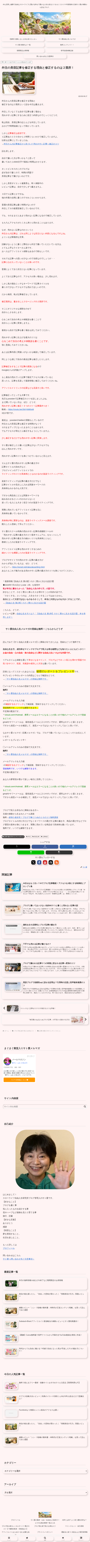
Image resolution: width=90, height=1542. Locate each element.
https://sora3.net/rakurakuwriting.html (28, 567)
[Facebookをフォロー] (39, 862)
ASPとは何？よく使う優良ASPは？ (74, 1520)
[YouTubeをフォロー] (45, 862)
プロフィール (9, 1248)
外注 (29, 836)
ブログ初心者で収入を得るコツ (45, 1526)
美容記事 (36, 836)
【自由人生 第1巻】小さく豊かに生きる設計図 (25, 603)
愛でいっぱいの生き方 (19, 1063)
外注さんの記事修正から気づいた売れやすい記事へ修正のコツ (31, 144)
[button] (59, 852)
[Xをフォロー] (33, 862)
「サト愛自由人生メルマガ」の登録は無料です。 (26, 679)
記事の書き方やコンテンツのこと (14, 836)
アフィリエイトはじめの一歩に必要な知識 (15, 1533)
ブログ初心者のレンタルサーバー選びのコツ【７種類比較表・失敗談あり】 (15, 1527)
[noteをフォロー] (50, 862)
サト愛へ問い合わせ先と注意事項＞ (18, 1259)
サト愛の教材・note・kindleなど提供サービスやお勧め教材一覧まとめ (45, 1521)
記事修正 (45, 836)
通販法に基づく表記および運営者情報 (74, 1532)
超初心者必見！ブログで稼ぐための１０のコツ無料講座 (33, 817)
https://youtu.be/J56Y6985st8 (21, 409)
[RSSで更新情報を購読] (56, 862)
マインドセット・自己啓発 (74, 1526)
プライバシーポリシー (45, 1532)
